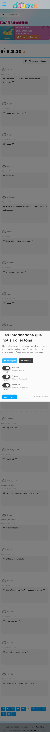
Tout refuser (26, 361)
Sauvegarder (9, 397)
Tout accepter (10, 361)
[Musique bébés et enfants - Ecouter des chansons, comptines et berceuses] (25, 5)
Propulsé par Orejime (41, 396)
